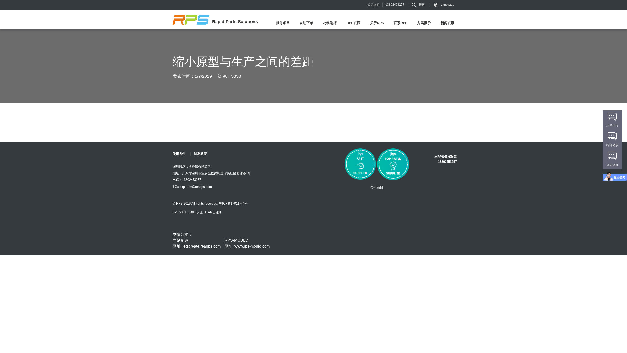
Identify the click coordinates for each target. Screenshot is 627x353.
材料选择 (330, 23)
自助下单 (306, 23)
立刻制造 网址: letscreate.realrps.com (197, 243)
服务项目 (283, 23)
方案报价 (424, 23)
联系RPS (400, 23)
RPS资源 (353, 23)
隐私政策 (200, 154)
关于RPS (377, 23)
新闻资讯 (447, 23)
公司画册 (373, 5)
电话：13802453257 (187, 180)
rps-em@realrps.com (197, 187)
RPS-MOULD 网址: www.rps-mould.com (247, 243)
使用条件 (179, 154)
